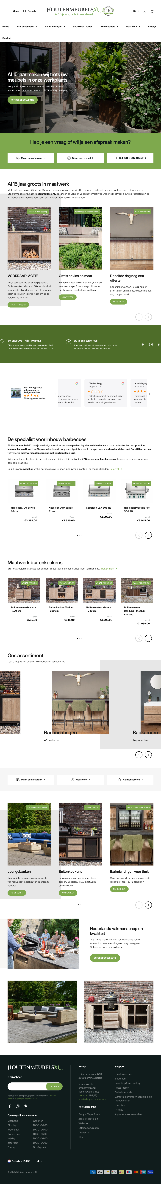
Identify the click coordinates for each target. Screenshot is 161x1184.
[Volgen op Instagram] (151, 344)
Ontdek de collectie (22, 100)
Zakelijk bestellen (88, 1118)
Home (5, 26)
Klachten (120, 1105)
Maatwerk (131, 26)
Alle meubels (107, 26)
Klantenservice (123, 1074)
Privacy (119, 1109)
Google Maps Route (89, 1114)
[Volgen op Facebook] (143, 344)
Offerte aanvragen (88, 1128)
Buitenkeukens (25, 26)
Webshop (83, 1123)
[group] (80, 704)
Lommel (83, 1095)
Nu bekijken (17, 893)
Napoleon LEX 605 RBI (99, 507)
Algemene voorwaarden (26, 1099)
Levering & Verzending (127, 1083)
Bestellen (120, 1078)
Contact (6, 38)
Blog (80, 1137)
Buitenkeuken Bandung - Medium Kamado (134, 611)
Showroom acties (82, 26)
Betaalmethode (123, 1092)
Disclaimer (84, 1132)
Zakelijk (152, 26)
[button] (148, 535)
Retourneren (122, 1087)
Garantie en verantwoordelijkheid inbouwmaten (133, 1098)
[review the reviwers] (62, 383)
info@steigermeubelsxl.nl (92, 1099)
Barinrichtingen (53, 26)
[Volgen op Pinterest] (159, 344)
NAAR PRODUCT (18, 305)
